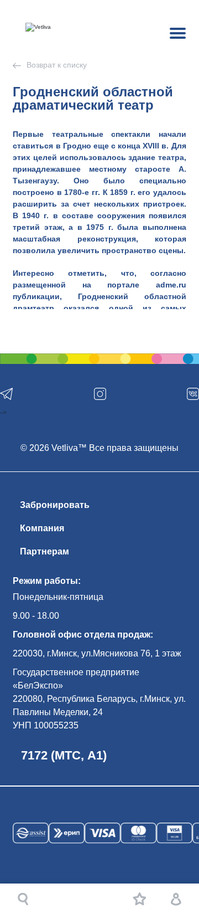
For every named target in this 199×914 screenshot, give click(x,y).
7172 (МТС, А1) (64, 755)
